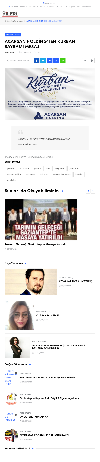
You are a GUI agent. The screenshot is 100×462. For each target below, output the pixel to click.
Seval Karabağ (39, 342)
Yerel (21, 21)
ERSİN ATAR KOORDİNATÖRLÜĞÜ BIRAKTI (44, 435)
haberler (79, 174)
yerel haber (74, 168)
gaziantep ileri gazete (62, 174)
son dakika (24, 168)
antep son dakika (14, 174)
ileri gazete (30, 174)
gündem (37, 168)
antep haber (60, 168)
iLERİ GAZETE (11, 53)
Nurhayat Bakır (43, 312)
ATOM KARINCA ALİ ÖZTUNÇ (75, 281)
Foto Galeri (25, 374)
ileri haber (44, 174)
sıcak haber (11, 180)
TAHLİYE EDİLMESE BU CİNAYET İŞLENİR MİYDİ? (47, 378)
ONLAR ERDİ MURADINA (34, 417)
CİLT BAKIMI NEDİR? (47, 316)
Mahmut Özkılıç (66, 278)
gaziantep (11, 168)
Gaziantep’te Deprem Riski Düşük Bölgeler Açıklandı (49, 398)
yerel (48, 168)
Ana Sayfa (11, 21)
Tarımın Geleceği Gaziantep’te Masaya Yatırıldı (36, 244)
